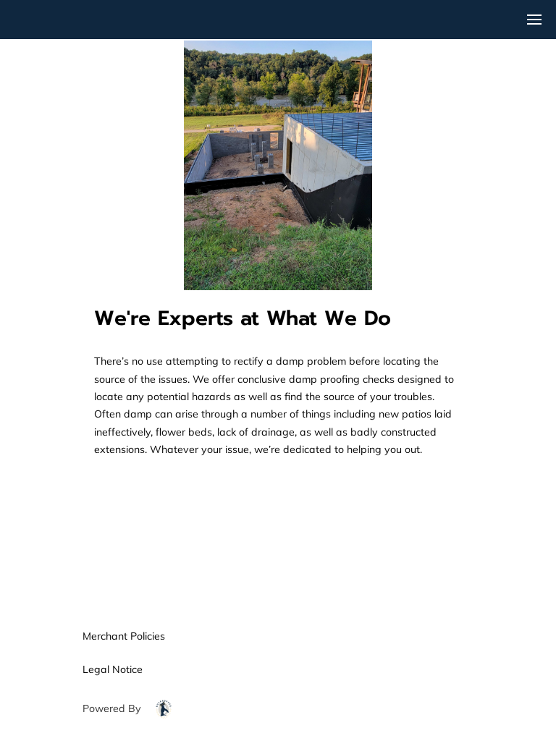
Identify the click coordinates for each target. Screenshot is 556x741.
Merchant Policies (124, 636)
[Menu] (534, 19)
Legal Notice (113, 669)
